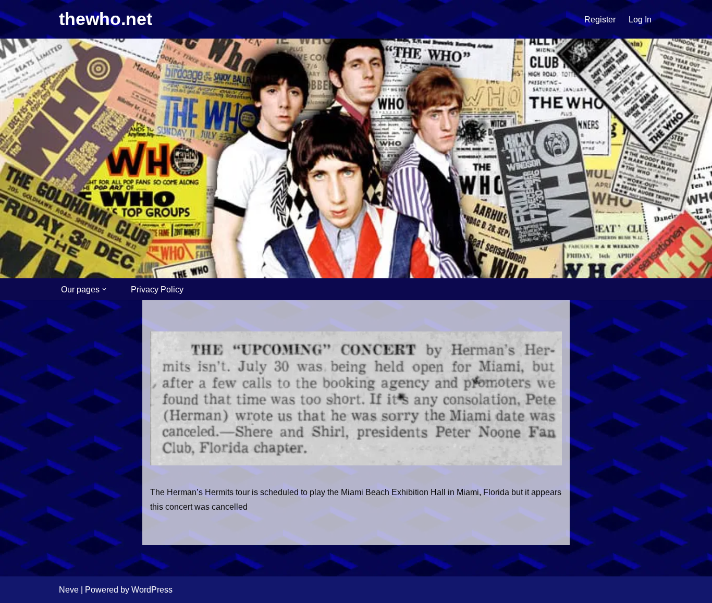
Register (600, 19)
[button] (104, 289)
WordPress (152, 589)
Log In (640, 19)
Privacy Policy (157, 289)
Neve (69, 589)
